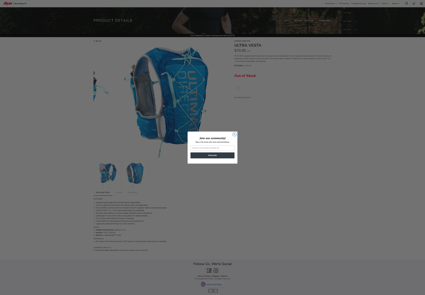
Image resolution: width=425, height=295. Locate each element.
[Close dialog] (235, 134)
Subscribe (212, 155)
